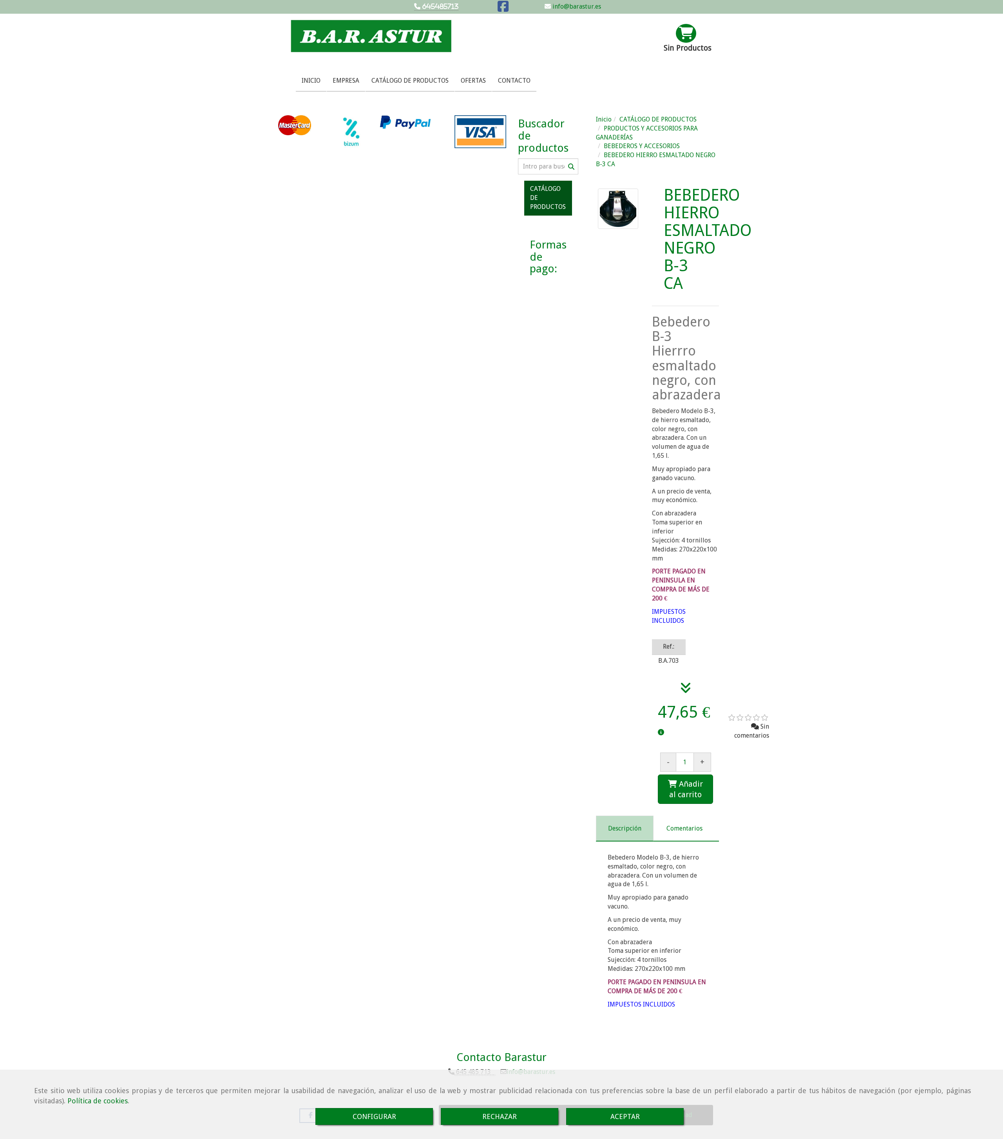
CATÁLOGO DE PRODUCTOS (410, 80)
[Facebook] (503, 9)
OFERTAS (473, 80)
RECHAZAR (499, 1116)
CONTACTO (514, 80)
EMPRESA (346, 80)
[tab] (625, 828)
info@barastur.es (576, 6)
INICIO (311, 80)
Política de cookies (97, 1101)
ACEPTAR (625, 1116)
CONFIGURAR (374, 1116)
